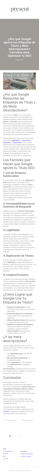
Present (6, 411)
